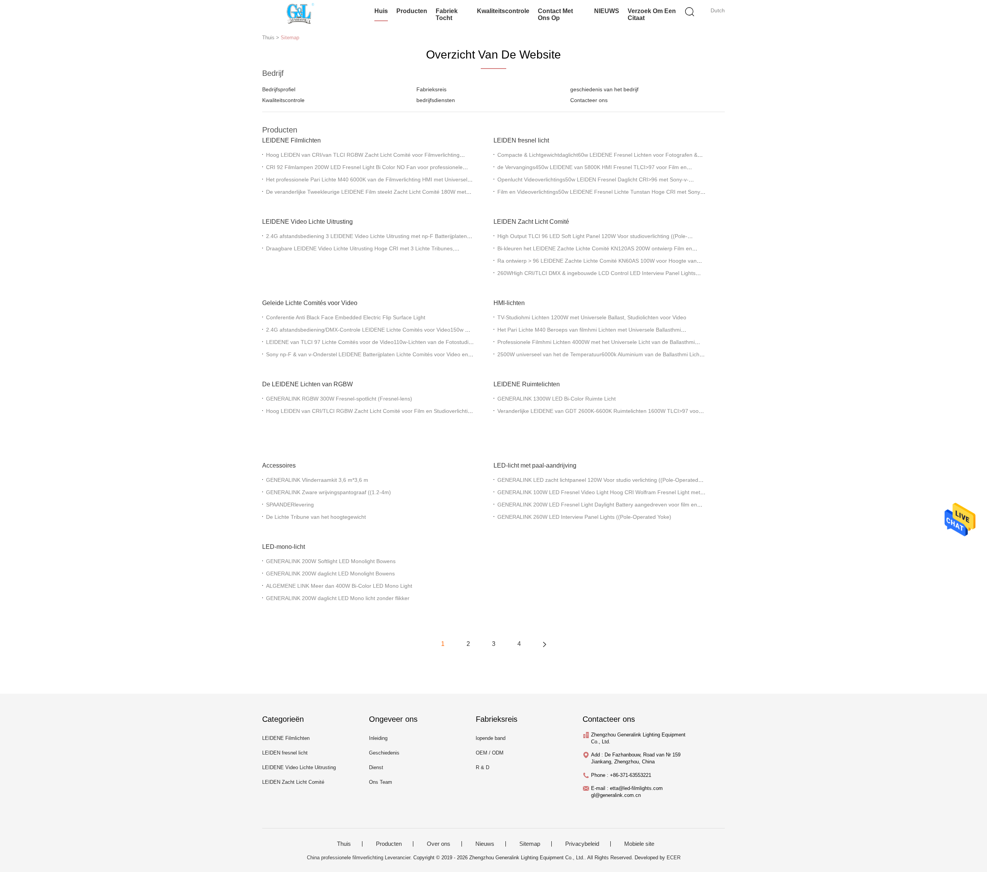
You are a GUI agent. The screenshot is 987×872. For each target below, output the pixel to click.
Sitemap (290, 37)
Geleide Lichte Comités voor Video (309, 303)
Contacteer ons (589, 100)
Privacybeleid (582, 844)
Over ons (438, 844)
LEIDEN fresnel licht (521, 140)
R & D (482, 767)
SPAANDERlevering (290, 504)
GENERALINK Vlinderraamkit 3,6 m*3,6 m (317, 480)
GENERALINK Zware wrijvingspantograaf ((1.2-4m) (328, 492)
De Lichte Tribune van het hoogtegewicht (316, 517)
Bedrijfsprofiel (278, 89)
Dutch (718, 10)
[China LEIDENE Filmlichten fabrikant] (299, 13)
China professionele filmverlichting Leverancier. (360, 857)
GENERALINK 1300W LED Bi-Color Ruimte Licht (556, 399)
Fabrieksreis (431, 89)
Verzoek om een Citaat (652, 14)
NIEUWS (606, 11)
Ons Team (380, 782)
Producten (389, 844)
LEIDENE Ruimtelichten (527, 384)
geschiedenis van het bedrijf (604, 89)
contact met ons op (555, 14)
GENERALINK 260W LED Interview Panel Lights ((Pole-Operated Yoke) (584, 517)
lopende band (490, 738)
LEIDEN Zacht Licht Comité (531, 221)
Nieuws (484, 844)
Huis (381, 11)
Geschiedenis (384, 753)
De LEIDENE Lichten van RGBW (307, 384)
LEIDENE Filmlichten (291, 140)
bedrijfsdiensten (435, 100)
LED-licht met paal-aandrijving (535, 465)
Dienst (376, 767)
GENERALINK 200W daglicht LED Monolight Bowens (330, 573)
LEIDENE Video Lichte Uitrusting (307, 221)
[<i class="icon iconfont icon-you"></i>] (544, 644)
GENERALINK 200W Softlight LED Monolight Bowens (331, 561)
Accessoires (279, 465)
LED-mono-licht (283, 546)
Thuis (344, 844)
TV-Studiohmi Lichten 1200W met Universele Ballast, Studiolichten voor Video (591, 317)
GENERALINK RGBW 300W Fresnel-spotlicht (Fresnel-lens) (339, 399)
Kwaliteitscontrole (503, 11)
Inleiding (378, 738)
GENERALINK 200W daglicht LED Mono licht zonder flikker (337, 598)
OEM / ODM (490, 753)
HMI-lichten (509, 303)
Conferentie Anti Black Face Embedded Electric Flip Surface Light (345, 317)
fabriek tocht (447, 14)
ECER (673, 857)
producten (411, 11)
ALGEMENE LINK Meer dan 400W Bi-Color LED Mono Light (339, 586)
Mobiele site (639, 844)
